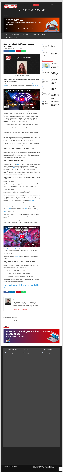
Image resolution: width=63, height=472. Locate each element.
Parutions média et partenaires (44, 468)
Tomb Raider (33, 220)
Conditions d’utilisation (48, 466)
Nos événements (16, 34)
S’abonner (36, 4)
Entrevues (14, 41)
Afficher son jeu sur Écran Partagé (39, 470)
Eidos (30, 200)
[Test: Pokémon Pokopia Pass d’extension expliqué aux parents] (46, 63)
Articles (9, 41)
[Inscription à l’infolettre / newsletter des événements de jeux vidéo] (46, 50)
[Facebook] (55, 5)
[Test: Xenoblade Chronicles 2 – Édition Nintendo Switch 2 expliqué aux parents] (46, 71)
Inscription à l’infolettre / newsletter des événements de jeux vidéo (55, 53)
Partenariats (35, 468)
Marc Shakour (12, 48)
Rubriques (6, 41)
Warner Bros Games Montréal (12, 248)
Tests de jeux (26, 34)
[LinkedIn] (57, 5)
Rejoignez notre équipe (50, 467)
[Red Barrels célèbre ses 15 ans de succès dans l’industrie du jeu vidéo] (46, 101)
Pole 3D (18, 164)
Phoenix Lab (35, 85)
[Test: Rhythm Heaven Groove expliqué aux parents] (46, 79)
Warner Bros (34, 200)
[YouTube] (59, 5)
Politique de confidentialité (38, 466)
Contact (48, 470)
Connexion (29, 4)
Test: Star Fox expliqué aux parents (54, 88)
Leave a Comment (19, 48)
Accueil (23, 4)
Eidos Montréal (22, 154)
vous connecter (11, 320)
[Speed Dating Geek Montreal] (46, 45)
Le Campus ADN (11, 167)
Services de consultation (11, 37)
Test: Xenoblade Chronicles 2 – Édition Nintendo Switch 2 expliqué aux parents (54, 73)
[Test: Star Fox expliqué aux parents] (46, 87)
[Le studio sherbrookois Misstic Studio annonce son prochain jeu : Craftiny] (46, 93)
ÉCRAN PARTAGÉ (13, 466)
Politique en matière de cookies (38, 467)
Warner (6, 208)
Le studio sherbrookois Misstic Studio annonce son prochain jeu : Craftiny (55, 96)
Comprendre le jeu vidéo (39, 34)
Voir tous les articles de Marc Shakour (20, 309)
